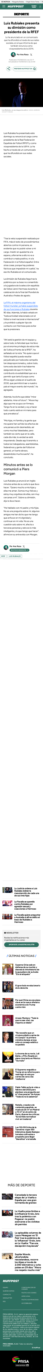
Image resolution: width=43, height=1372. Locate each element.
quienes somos (8, 1291)
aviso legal (26, 1296)
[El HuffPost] (16, 6)
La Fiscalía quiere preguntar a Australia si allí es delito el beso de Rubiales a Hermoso (27, 918)
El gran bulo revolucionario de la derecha (27, 986)
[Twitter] (31, 55)
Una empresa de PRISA (21, 1359)
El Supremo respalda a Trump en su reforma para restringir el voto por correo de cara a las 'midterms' (27, 1074)
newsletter (7, 1298)
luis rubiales (15, 556)
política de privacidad (30, 1300)
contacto (7, 1294)
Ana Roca (24, 54)
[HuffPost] (11, 1280)
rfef (3, 556)
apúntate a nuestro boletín (21, 945)
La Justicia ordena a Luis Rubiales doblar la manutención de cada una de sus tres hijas (26, 892)
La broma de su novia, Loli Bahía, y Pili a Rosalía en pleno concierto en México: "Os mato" (27, 1057)
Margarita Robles (18, 2)
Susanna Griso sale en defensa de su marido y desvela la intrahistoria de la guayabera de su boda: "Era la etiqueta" (27, 970)
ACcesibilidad (27, 1303)
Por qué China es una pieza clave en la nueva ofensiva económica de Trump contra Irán (27, 1003)
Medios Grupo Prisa (21, 1365)
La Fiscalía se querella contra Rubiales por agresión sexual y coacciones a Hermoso (25, 905)
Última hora (34, 6)
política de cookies (29, 1293)
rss (4, 1301)
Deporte (21, 14)
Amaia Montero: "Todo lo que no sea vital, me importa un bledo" (26, 1020)
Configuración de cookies (29, 1288)
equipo (5, 1287)
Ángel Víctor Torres (32, 2)
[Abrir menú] (3, 6)
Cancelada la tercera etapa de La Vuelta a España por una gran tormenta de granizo (26, 1198)
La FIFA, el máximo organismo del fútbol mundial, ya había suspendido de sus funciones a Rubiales (21, 306)
